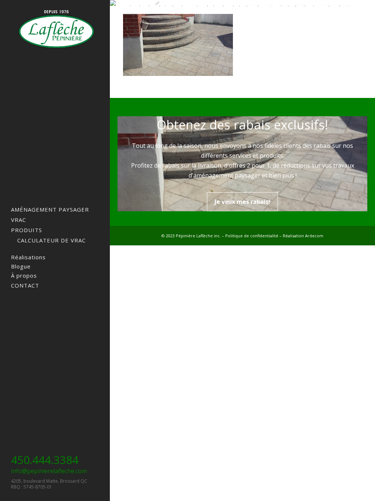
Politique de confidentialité (251, 235)
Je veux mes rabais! (242, 202)
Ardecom (314, 235)
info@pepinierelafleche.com (49, 471)
